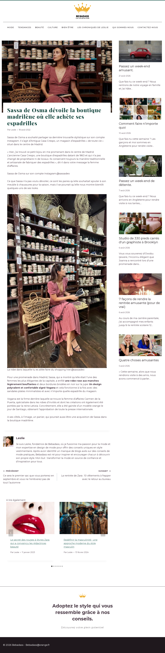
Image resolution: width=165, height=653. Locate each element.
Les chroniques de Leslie (93, 27)
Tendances (24, 27)
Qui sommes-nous (123, 27)
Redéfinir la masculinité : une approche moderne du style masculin (80, 543)
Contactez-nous (148, 27)
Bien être (67, 27)
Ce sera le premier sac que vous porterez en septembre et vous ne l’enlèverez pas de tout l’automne (28, 477)
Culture (53, 27)
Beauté (39, 27)
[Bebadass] (82, 11)
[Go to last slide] (11, 532)
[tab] (51, 566)
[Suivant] (103, 532)
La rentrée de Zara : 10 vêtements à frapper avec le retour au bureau (86, 475)
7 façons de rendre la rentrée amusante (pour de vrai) (139, 303)
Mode (10, 27)
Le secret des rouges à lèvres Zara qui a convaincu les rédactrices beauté (30, 543)
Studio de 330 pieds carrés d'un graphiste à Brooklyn (139, 240)
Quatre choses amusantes (139, 360)
